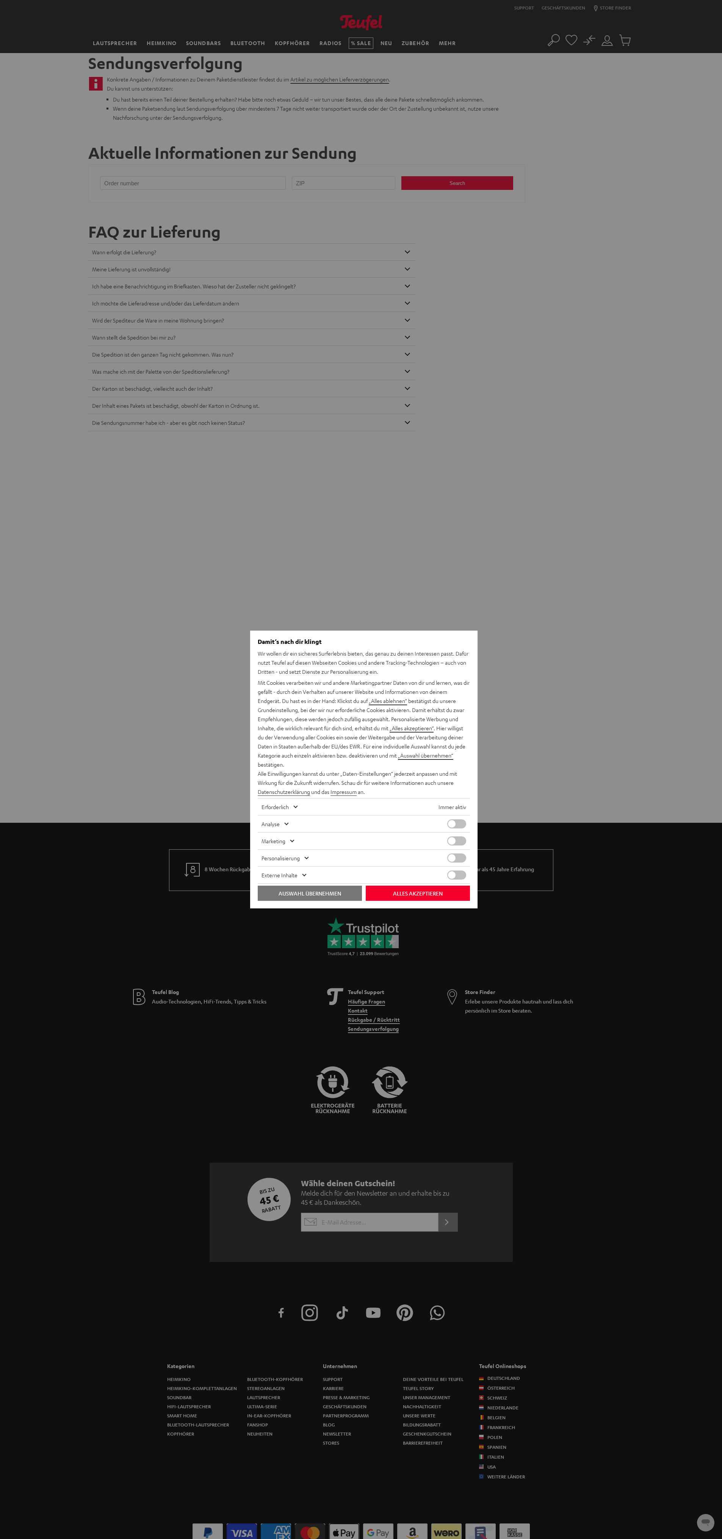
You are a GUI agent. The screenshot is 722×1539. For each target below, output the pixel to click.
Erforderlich (275, 806)
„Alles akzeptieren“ (412, 728)
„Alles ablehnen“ (388, 700)
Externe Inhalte (280, 875)
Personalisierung (281, 858)
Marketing (273, 841)
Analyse (271, 823)
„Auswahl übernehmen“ (425, 755)
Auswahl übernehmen (310, 893)
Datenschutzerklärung (284, 791)
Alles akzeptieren (418, 893)
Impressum (343, 791)
